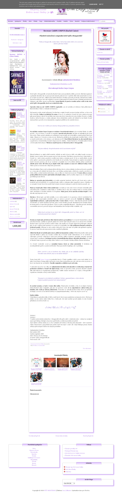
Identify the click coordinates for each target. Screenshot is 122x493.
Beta (34, 448)
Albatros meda (14, 214)
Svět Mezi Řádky (70, 469)
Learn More (93, 4)
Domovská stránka (61, 436)
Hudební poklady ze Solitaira (21, 179)
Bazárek (77, 21)
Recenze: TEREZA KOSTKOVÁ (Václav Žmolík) (104, 87)
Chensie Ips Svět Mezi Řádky (37, 344)
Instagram (20, 39)
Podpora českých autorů (88, 21)
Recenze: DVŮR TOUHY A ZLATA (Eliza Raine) (21, 148)
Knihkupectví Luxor (34, 457)
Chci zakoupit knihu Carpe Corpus (61, 88)
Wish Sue (68, 471)
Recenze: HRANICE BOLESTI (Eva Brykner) (104, 91)
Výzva (71, 21)
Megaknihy (34, 459)
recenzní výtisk (41, 345)
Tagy (40, 21)
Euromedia (34, 452)
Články (35, 21)
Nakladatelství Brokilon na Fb (61, 84)
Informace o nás (17, 43)
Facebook (13, 39)
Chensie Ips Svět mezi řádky (74, 467)
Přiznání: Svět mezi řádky (73, 455)
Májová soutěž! (19, 131)
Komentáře (102, 111)
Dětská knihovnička (49, 21)
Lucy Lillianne (66, 490)
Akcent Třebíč (13, 209)
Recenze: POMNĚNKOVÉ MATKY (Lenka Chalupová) (104, 82)
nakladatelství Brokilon (71, 80)
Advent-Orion (13, 204)
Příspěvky (102, 108)
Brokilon (35, 345)
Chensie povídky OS (71, 448)
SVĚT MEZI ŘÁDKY (50, 490)
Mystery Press (34, 450)
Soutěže (65, 21)
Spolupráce (18, 21)
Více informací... (87, 348)
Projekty (59, 21)
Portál (34, 461)
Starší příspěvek (88, 436)
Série (30, 21)
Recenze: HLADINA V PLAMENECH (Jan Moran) (104, 76)
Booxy (34, 463)
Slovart (34, 465)
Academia (12, 201)
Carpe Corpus (44, 259)
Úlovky (25, 21)
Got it (101, 4)
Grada (34, 456)
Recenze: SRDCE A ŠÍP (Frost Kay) (21, 163)
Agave (11, 206)
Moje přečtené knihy (103, 62)
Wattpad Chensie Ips (71, 451)
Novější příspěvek (34, 436)
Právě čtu (99, 52)
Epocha (34, 454)
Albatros (12, 211)
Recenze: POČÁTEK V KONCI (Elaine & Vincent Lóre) (21, 115)
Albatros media (14, 216)
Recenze (10, 21)
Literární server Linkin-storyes (75, 453)
